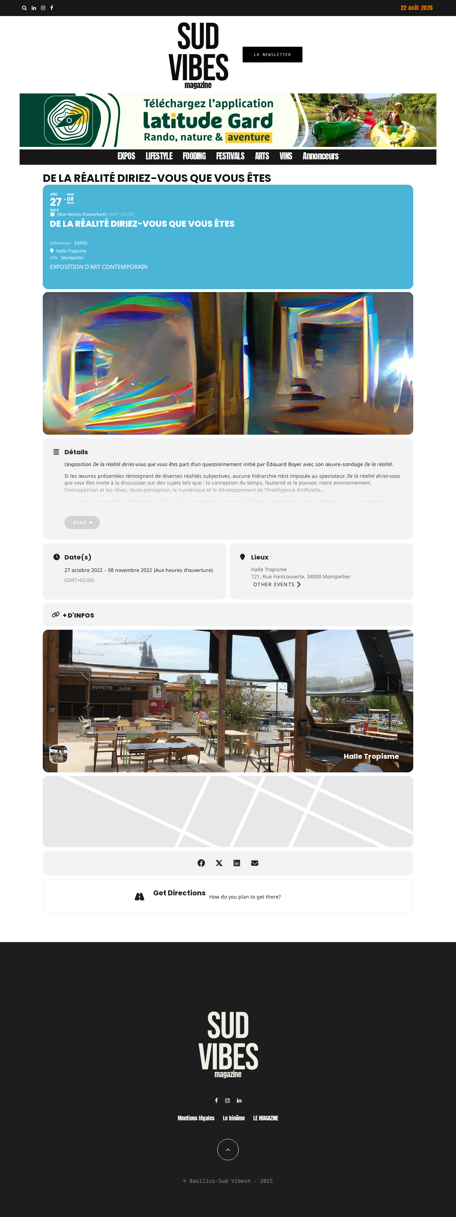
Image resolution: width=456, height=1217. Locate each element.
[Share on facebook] (201, 863)
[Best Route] (287, 896)
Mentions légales (196, 1118)
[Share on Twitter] (219, 863)
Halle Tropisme (269, 569)
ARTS (262, 156)
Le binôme (234, 1118)
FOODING (194, 156)
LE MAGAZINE (265, 1118)
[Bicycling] (323, 896)
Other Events (274, 584)
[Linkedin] (33, 8)
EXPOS (126, 156)
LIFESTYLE (159, 156)
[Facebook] (52, 8)
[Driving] (296, 896)
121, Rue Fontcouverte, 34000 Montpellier (301, 576)
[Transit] (305, 896)
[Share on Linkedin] (237, 863)
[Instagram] (43, 8)
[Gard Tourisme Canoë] (228, 144)
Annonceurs (320, 156)
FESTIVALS (230, 156)
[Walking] (314, 896)
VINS (286, 156)
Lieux (260, 557)
